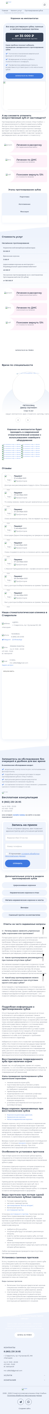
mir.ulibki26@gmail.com (19, 663)
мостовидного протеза (19, 1214)
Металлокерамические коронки (19, 1119)
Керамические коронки (16, 1117)
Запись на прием (24, 1335)
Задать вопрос (7, 665)
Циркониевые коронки (24, 885)
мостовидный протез (15, 1210)
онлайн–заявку (19, 815)
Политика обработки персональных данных (24, 1395)
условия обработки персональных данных (22, 855)
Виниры (24, 907)
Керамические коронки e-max (24, 893)
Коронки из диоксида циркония (19, 1115)
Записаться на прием (24, 76)
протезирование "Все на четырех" (20, 1205)
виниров (22, 1143)
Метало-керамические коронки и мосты (24, 900)
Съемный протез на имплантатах (24, 915)
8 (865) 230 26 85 (17, 637)
